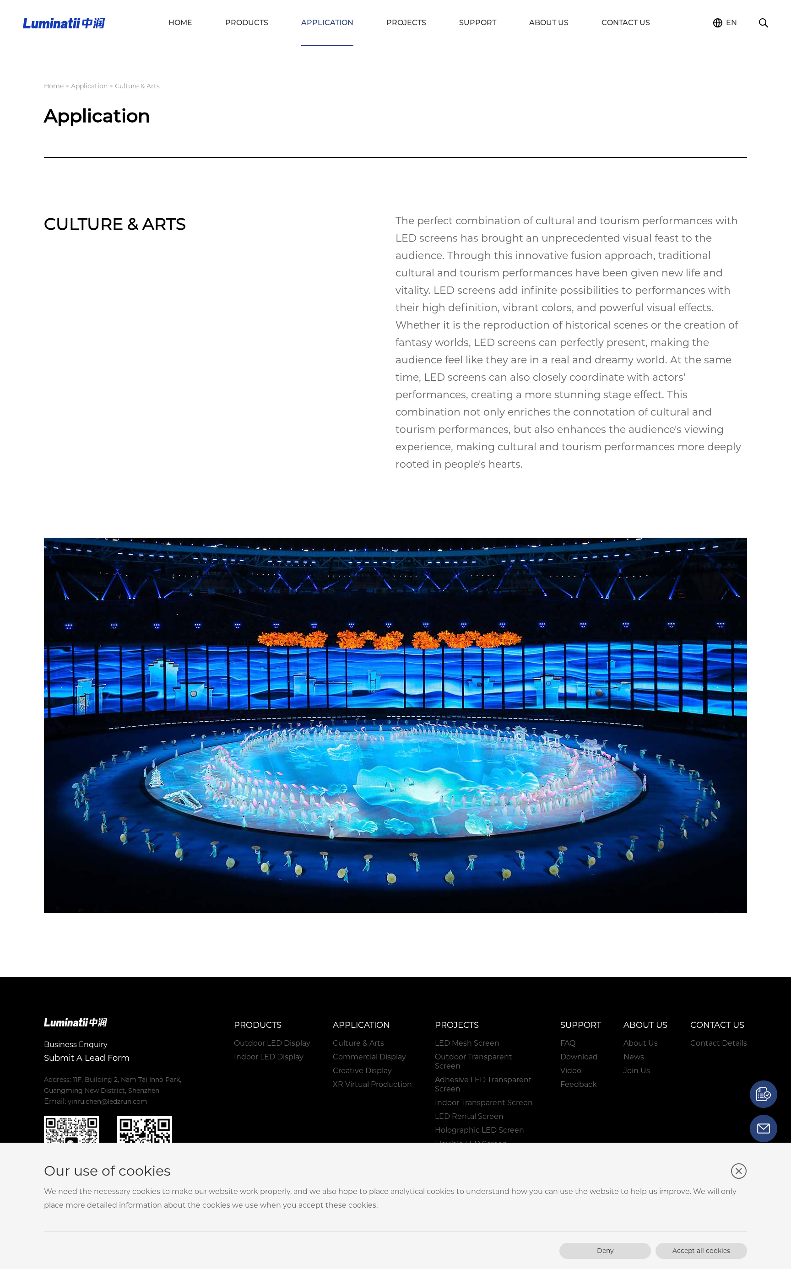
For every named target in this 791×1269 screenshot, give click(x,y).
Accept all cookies (701, 1251)
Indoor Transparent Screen (484, 1102)
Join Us (636, 1070)
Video (570, 1070)
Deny (605, 1251)
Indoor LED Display (268, 1057)
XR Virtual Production (372, 1084)
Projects (406, 22)
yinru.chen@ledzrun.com (107, 1101)
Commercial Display (369, 1057)
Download (579, 1057)
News (633, 1057)
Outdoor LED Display (272, 1043)
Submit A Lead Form (87, 1058)
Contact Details (718, 1043)
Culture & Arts (358, 1043)
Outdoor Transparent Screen (473, 1061)
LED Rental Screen (469, 1116)
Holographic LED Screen (479, 1130)
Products (246, 22)
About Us (549, 22)
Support (477, 22)
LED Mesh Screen (467, 1043)
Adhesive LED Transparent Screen (483, 1084)
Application (327, 22)
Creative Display (362, 1070)
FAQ (567, 1043)
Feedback (578, 1084)
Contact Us (625, 22)
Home (180, 22)
